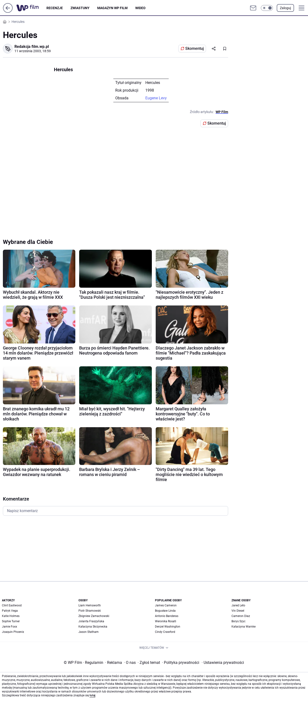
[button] (267, 8)
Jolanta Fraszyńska (91, 621)
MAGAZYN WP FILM (112, 8)
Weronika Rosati (165, 621)
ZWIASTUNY (80, 8)
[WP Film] (31, 8)
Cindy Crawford (165, 632)
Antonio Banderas (166, 616)
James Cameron (166, 605)
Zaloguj (285, 8)
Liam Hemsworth (89, 605)
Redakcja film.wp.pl (31, 46)
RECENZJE (54, 8)
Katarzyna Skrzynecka (92, 626)
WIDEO (140, 8)
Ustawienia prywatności (223, 662)
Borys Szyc (238, 621)
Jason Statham (88, 632)
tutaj (92, 695)
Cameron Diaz (240, 616)
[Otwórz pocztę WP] (253, 8)
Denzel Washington (167, 626)
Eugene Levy (156, 98)
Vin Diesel (237, 610)
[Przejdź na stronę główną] (8, 11)
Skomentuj (194, 48)
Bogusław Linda (165, 610)
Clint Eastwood (12, 605)
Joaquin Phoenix (13, 632)
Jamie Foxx (9, 626)
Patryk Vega (10, 610)
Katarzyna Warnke (243, 626)
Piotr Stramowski (89, 610)
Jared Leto (238, 605)
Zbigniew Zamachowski (93, 616)
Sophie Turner (11, 621)
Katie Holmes (10, 616)
